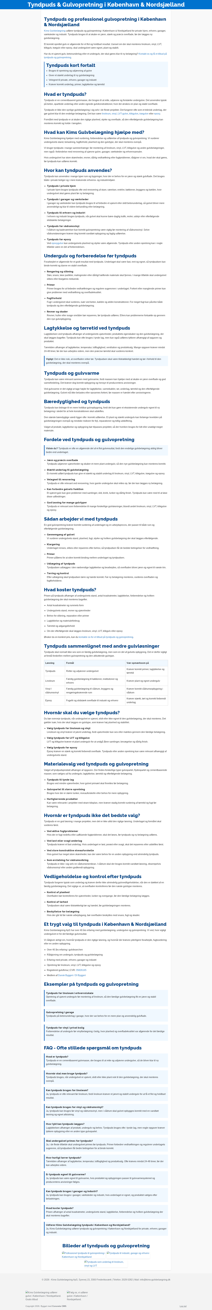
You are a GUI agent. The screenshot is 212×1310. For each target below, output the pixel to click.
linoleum (106, 113)
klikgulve (133, 113)
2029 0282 (127, 1279)
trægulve (143, 113)
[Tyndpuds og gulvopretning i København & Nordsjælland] (83, 1255)
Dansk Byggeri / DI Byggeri (72, 975)
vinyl (114, 113)
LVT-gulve (123, 113)
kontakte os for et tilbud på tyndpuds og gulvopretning (106, 637)
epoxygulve (57, 243)
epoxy (157, 113)
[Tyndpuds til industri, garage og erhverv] (128, 1255)
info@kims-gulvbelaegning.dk (155, 1279)
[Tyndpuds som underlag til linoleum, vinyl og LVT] (106, 1263)
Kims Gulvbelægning (54, 31)
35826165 (81, 970)
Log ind (183, 1306)
